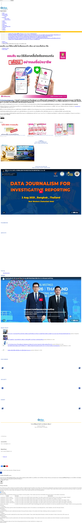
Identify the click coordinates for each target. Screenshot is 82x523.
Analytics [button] (1, 512)
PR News (4, 27)
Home (3, 13)
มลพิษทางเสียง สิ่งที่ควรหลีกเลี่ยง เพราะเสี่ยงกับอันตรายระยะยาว (19, 350)
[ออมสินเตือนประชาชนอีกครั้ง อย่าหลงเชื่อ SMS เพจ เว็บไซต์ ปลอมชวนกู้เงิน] (40, 129)
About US (5, 456)
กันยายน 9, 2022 (5, 48)
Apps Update (6, 18)
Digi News (4, 17)
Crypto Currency (7, 19)
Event (5, 16)
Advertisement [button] (2, 515)
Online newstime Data (6, 26)
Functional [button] (2, 505)
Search (12, 0)
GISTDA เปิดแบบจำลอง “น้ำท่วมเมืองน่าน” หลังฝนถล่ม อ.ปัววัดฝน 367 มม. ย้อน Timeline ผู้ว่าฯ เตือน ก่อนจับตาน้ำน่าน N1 (30, 36)
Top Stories (4, 23)
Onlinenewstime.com (6, 100)
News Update (4, 14)
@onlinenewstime (6, 273)
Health (3, 20)
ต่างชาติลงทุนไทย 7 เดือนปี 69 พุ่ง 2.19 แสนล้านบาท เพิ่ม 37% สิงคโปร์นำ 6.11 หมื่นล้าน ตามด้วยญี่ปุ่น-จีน (27, 37)
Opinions (4, 22)
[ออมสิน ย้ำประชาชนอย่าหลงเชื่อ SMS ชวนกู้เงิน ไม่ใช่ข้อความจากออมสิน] (13, 129)
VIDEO (3, 275)
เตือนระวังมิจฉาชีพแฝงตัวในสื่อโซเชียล (61, 135)
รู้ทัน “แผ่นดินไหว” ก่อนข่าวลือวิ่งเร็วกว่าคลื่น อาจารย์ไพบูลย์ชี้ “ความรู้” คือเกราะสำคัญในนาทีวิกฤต (25, 339)
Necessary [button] (2, 491)
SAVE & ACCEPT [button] (3, 522)
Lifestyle (4, 29)
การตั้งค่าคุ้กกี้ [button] (2, 480)
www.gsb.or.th (77, 106)
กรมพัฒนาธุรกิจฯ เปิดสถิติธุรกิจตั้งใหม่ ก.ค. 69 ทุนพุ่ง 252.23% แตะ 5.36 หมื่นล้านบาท (24, 39)
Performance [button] (2, 508)
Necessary (3, 492)
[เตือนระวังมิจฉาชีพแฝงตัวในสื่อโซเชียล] (68, 129)
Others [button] (1, 519)
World (3, 24)
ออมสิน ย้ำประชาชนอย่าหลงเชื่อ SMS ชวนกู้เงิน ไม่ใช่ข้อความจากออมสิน (12, 135)
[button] (2, 368)
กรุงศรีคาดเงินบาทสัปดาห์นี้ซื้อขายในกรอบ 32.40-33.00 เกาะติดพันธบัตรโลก (22, 33)
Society (3, 28)
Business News (5, 15)
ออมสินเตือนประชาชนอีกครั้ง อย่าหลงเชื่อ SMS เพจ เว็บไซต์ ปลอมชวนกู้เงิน (40, 135)
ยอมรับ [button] (7, 480)
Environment (4, 25)
